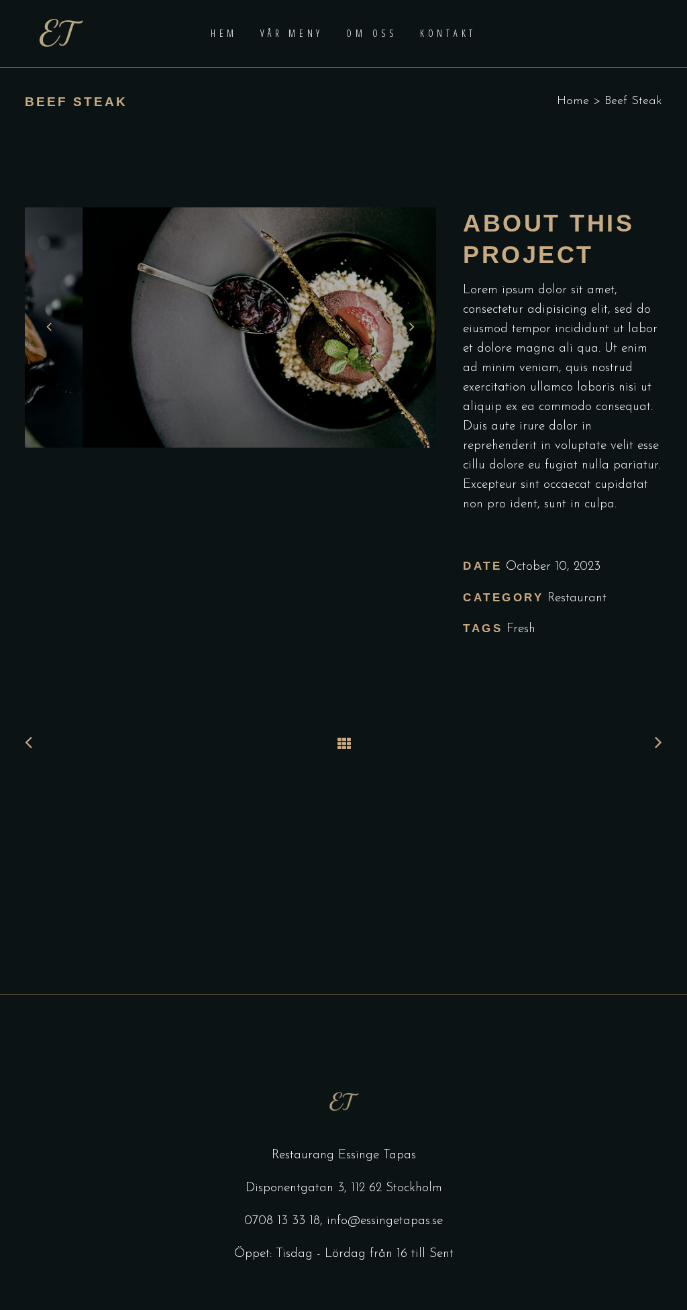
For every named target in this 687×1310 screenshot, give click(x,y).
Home (573, 101)
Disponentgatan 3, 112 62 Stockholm (344, 1188)
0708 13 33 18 (282, 1221)
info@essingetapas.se (385, 1221)
